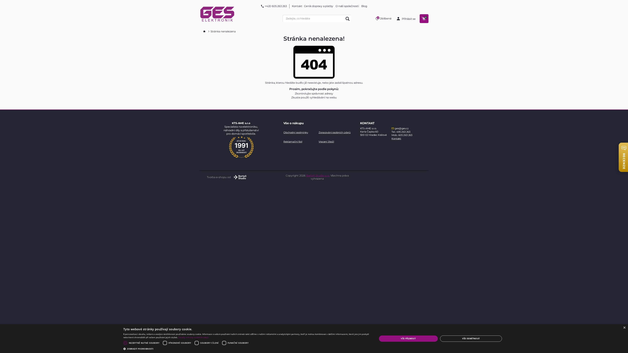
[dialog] (314, 338)
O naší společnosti (347, 6)
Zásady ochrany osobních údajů (193, 337)
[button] (246, 349)
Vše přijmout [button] (408, 338)
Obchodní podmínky (295, 132)
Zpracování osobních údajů (334, 132)
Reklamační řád (292, 141)
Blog (364, 6)
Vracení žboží (326, 141)
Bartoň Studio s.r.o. (318, 175)
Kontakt (297, 6)
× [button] (624, 328)
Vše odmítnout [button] (471, 338)
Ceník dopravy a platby (318, 6)
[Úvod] (204, 31)
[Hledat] (347, 18)
